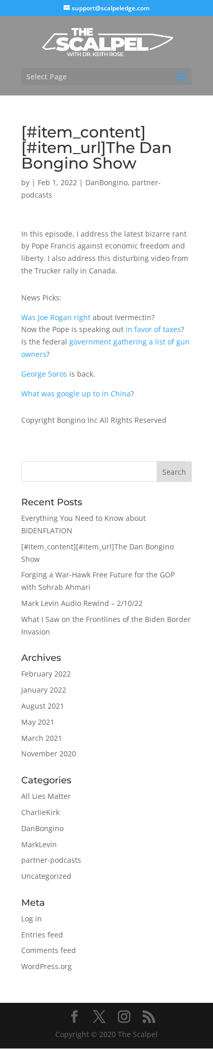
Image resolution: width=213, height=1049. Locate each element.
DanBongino (106, 182)
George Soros (44, 374)
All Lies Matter (46, 796)
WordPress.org (46, 966)
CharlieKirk (40, 812)
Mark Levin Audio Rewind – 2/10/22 (82, 603)
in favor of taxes (153, 329)
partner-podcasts (51, 860)
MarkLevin (39, 844)
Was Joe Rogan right (55, 317)
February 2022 (46, 674)
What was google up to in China (76, 393)
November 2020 (48, 753)
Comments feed (48, 950)
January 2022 (43, 690)
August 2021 (42, 706)
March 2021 (41, 738)
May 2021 (37, 722)
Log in (31, 918)
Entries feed (42, 935)
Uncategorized (46, 876)
